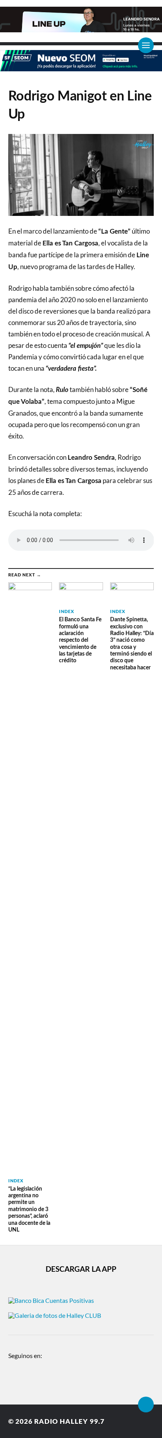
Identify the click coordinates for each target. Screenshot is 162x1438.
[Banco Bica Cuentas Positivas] (51, 1300)
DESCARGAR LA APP (81, 1269)
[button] (10, 17)
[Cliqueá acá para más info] (81, 67)
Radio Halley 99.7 (69, 1421)
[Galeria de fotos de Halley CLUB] (54, 1315)
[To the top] (146, 1404)
